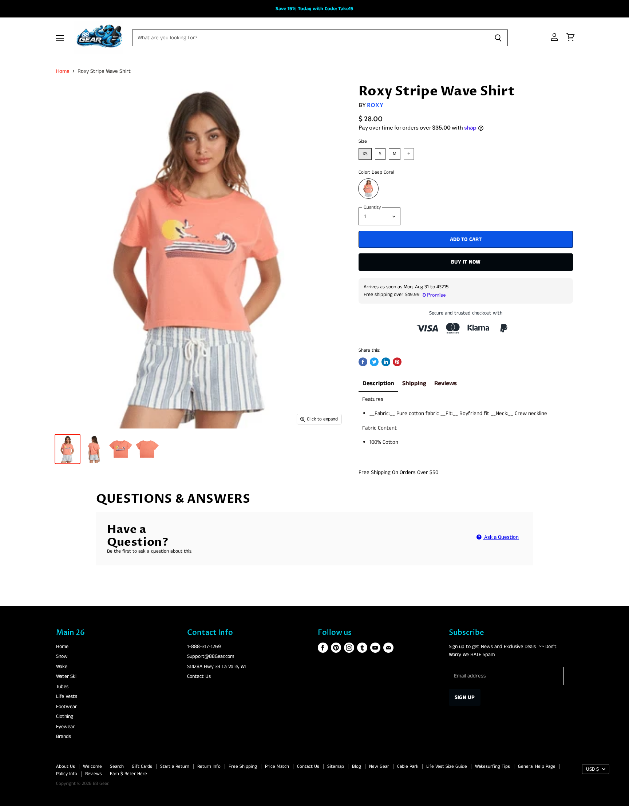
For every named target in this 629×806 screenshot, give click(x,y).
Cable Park (407, 766)
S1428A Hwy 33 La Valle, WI (216, 666)
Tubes (62, 686)
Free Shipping (243, 766)
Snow (62, 656)
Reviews (445, 383)
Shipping (414, 383)
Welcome (92, 766)
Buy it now (466, 262)
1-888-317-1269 (204, 646)
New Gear (379, 766)
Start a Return (174, 766)
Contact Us (199, 676)
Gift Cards (142, 766)
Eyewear (65, 726)
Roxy (375, 105)
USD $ (592, 769)
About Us (65, 766)
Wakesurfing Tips (492, 766)
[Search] (498, 37)
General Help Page (536, 766)
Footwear (66, 706)
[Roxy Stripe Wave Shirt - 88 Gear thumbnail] (67, 449)
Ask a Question (501, 537)
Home (63, 71)
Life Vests (66, 696)
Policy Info (66, 773)
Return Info (209, 766)
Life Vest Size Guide (446, 766)
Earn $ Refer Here (128, 773)
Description (378, 383)
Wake (61, 666)
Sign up (465, 697)
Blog (356, 766)
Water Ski (66, 676)
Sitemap (335, 766)
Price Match (277, 766)
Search (117, 766)
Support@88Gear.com (210, 656)
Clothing (64, 716)
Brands (63, 736)
